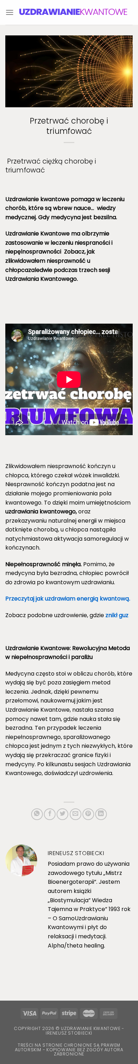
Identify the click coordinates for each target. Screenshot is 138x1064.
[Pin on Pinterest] (88, 814)
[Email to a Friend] (75, 814)
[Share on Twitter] (62, 814)
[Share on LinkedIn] (101, 814)
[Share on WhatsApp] (37, 814)
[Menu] (9, 12)
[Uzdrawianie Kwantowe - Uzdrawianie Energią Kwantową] (73, 12)
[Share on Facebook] (50, 814)
